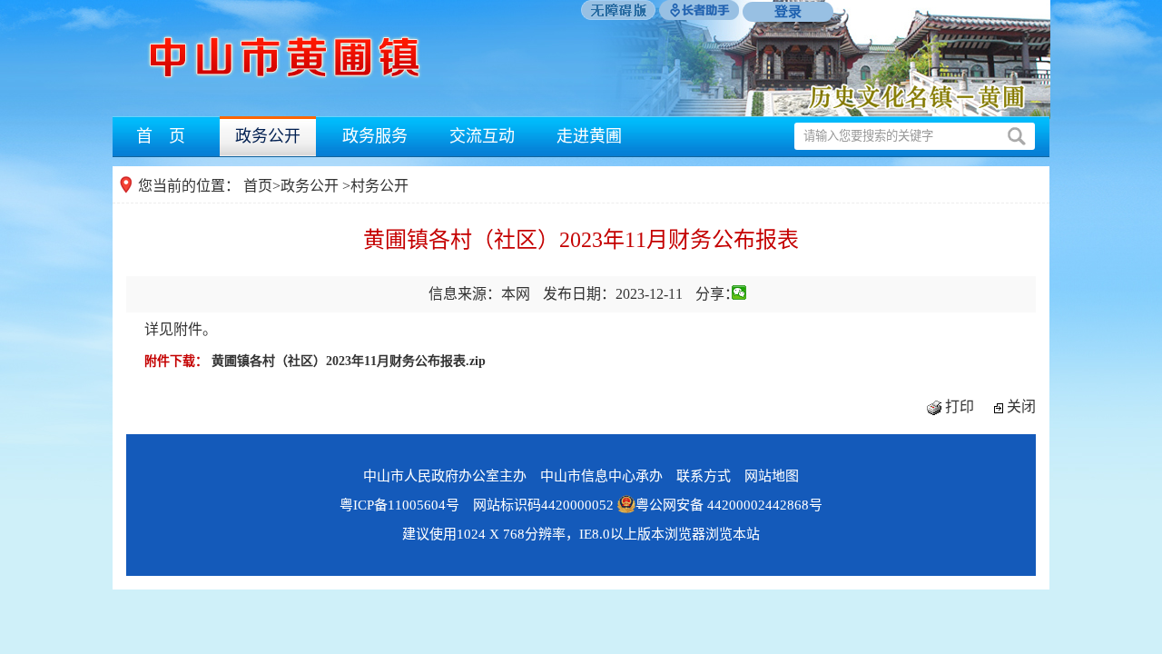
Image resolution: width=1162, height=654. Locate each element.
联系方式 (703, 476)
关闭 (1021, 406)
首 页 (160, 136)
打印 (959, 406)
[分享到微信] (739, 292)
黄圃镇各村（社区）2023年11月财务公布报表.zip (349, 361)
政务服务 (375, 136)
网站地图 (771, 476)
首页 (257, 185)
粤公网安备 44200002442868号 (728, 505)
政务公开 (267, 136)
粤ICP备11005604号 (399, 505)
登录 (788, 12)
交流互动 (482, 136)
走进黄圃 (589, 136)
